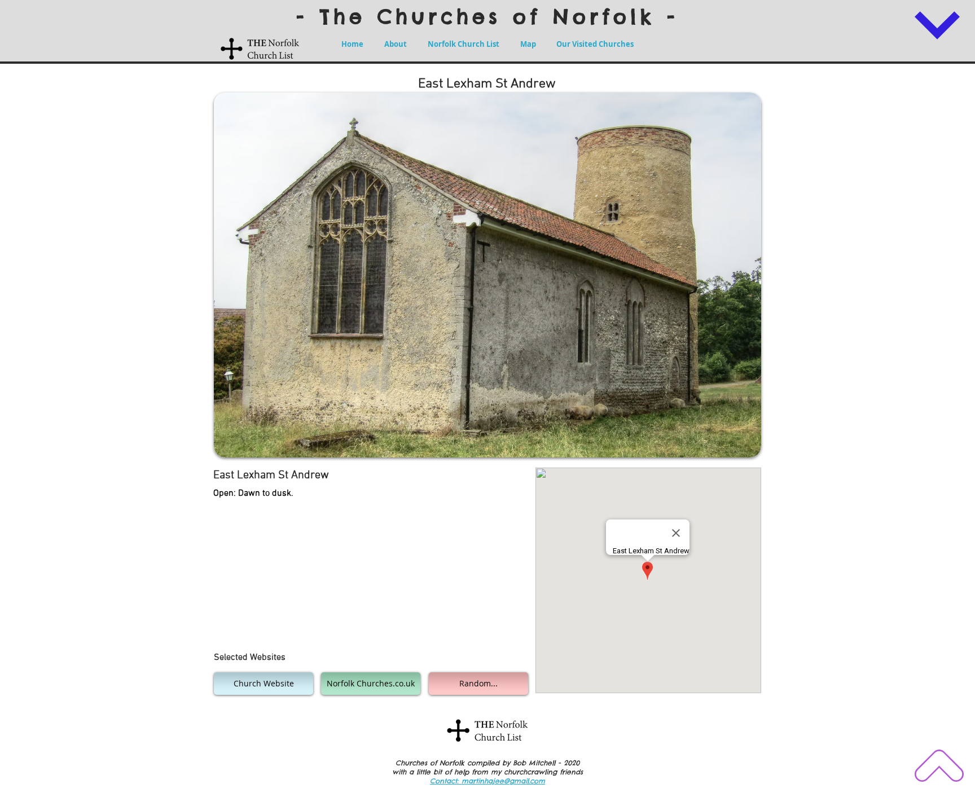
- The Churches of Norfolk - (487, 16)
